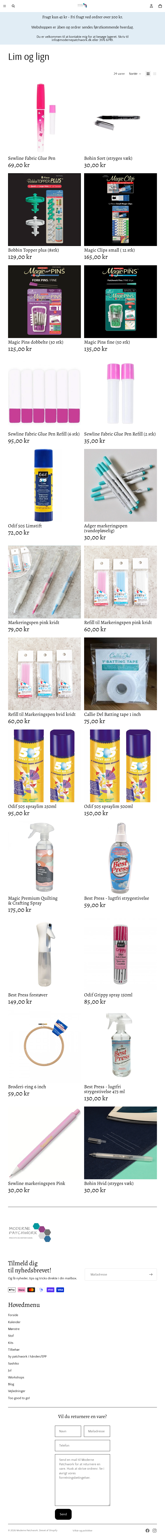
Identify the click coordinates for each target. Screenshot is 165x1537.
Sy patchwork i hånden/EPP (27, 1356)
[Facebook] (147, 1530)
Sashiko (13, 1363)
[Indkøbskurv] (160, 6)
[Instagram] (154, 1530)
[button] (135, 73)
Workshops (16, 1377)
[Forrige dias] (90, 673)
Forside (13, 1315)
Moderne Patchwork (27, 1530)
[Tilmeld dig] (151, 1274)
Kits (10, 1343)
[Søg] (13, 6)
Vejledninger (16, 1391)
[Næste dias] (151, 673)
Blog (11, 1384)
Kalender (14, 1322)
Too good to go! (19, 1398)
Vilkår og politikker (82, 1530)
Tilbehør (14, 1350)
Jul (9, 1370)
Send (63, 1514)
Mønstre (14, 1329)
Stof (11, 1336)
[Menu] (4, 6)
